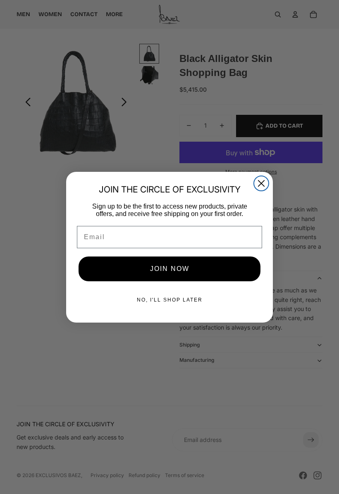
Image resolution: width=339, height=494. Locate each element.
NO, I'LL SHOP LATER (170, 300)
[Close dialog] (261, 183)
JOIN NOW (169, 268)
